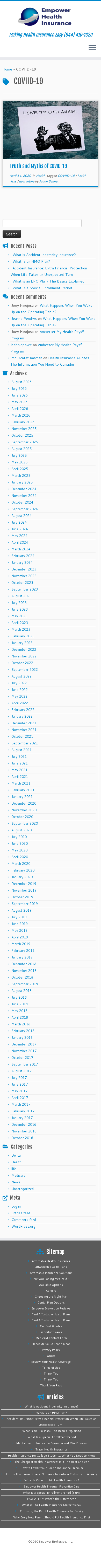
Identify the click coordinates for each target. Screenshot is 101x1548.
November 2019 (24, 890)
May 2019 (19, 930)
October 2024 (22, 502)
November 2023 (24, 576)
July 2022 (19, 683)
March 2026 (20, 415)
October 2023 (22, 582)
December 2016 (23, 1124)
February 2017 (22, 1111)
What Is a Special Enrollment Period (42, 288)
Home (7, 69)
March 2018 (20, 1024)
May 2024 (19, 535)
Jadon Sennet (49, 181)
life (13, 1168)
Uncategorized (22, 1188)
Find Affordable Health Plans (51, 1314)
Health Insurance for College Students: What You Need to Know (51, 1456)
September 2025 (24, 442)
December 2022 (23, 649)
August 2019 (21, 910)
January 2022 (22, 716)
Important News (51, 1332)
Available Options (51, 1285)
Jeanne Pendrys (24, 318)
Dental (16, 1155)
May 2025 (19, 462)
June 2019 (19, 923)
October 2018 (22, 977)
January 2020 (22, 877)
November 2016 (24, 1131)
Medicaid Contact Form (51, 1338)
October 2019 (22, 897)
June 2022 (19, 689)
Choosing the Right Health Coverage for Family (51, 1511)
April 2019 (19, 937)
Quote (51, 1356)
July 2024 (19, 522)
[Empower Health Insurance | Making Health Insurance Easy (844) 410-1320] (50, 17)
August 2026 (21, 382)
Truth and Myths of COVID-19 (38, 166)
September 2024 (24, 509)
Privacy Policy (51, 1350)
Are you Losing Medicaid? (51, 1279)
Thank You (51, 1373)
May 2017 (19, 1091)
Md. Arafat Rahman (26, 357)
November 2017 (24, 1051)
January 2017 (22, 1117)
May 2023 (19, 616)
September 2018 (24, 984)
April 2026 (19, 408)
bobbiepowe (21, 344)
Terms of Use (51, 1368)
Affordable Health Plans (51, 1267)
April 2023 (19, 622)
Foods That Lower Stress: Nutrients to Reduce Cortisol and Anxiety (51, 1474)
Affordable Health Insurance (51, 1261)
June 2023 (19, 609)
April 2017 (19, 1097)
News (15, 1182)
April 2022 (19, 703)
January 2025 (22, 482)
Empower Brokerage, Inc (55, 1542)
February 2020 (22, 870)
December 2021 (23, 723)
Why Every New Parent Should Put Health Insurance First (51, 1517)
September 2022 (24, 669)
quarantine (27, 181)
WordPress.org (23, 1226)
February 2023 (22, 636)
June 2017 (19, 1084)
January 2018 (22, 1037)
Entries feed (20, 1213)
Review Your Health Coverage (51, 1362)
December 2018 (23, 964)
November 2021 (24, 729)
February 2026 (22, 422)
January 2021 (22, 796)
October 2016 (22, 1138)
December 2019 (23, 883)
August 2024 (21, 515)
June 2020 (19, 843)
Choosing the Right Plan (51, 1297)
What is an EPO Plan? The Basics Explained (48, 281)
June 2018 (19, 1004)
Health (41, 175)
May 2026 (19, 402)
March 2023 (20, 629)
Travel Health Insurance (51, 1449)
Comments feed (23, 1219)
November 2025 (24, 428)
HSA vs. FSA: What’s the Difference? (51, 1499)
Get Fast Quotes (51, 1326)
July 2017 (19, 1077)
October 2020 (22, 816)
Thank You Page (51, 1385)
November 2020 (24, 810)
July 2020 (19, 836)
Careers (51, 1291)
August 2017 (21, 1071)
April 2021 (19, 776)
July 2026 (19, 388)
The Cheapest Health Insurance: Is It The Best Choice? (52, 1462)
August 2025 (21, 448)
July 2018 (19, 997)
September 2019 (24, 903)
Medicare (18, 1175)
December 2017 (23, 1044)
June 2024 (19, 529)
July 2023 (19, 602)
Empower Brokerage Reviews (51, 1308)
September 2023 (24, 589)
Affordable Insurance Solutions (51, 1273)
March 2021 (20, 783)
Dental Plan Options (51, 1302)
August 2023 (21, 596)
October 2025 (22, 435)
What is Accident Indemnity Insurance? (44, 254)
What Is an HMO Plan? (31, 261)
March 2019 (20, 944)
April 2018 (19, 1017)
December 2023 (23, 569)
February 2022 (22, 709)
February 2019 (22, 950)
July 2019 (19, 917)
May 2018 (19, 1010)
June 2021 (19, 763)
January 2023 (22, 642)
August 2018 (21, 990)
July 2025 (19, 455)
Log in (16, 1206)
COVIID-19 (66, 175)
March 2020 (20, 863)
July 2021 (19, 756)
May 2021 (19, 770)
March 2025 (20, 475)
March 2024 (20, 549)
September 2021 (24, 743)
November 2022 (24, 656)
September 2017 (24, 1064)
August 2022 (21, 676)
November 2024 (24, 495)
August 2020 (21, 830)
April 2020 (19, 857)
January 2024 (22, 562)
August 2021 (21, 749)
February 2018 (22, 1030)
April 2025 (19, 469)
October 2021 (22, 736)
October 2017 (22, 1057)
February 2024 (22, 555)
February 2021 (22, 790)
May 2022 (19, 696)
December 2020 (23, 803)
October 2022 (22, 663)
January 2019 (22, 957)
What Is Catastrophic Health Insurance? (51, 1480)
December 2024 (23, 489)
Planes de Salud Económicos (51, 1344)
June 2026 (19, 395)
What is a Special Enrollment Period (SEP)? (51, 1493)
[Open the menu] (92, 48)
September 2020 (24, 823)
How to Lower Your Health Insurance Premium (51, 1468)
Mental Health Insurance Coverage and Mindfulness (51, 1443)
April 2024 (19, 542)
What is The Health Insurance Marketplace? (51, 1505)
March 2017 (20, 1104)
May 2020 (19, 850)
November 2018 (24, 970)
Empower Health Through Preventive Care (52, 1486)
